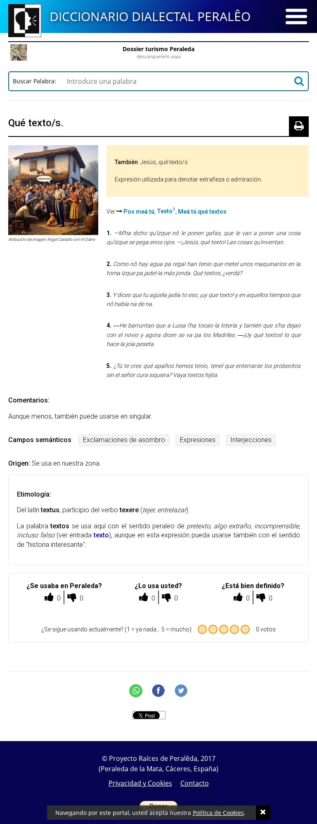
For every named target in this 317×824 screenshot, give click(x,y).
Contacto (194, 783)
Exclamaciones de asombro (124, 440)
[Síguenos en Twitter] (181, 690)
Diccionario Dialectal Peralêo (150, 16)
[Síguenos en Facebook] (158, 690)
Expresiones (197, 440)
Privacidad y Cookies (140, 783)
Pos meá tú (138, 211)
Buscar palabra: (36, 81)
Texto (166, 211)
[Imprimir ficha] (299, 126)
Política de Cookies (218, 813)
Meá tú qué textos (202, 211)
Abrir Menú (296, 16)
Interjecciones (251, 440)
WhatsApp (135, 690)
